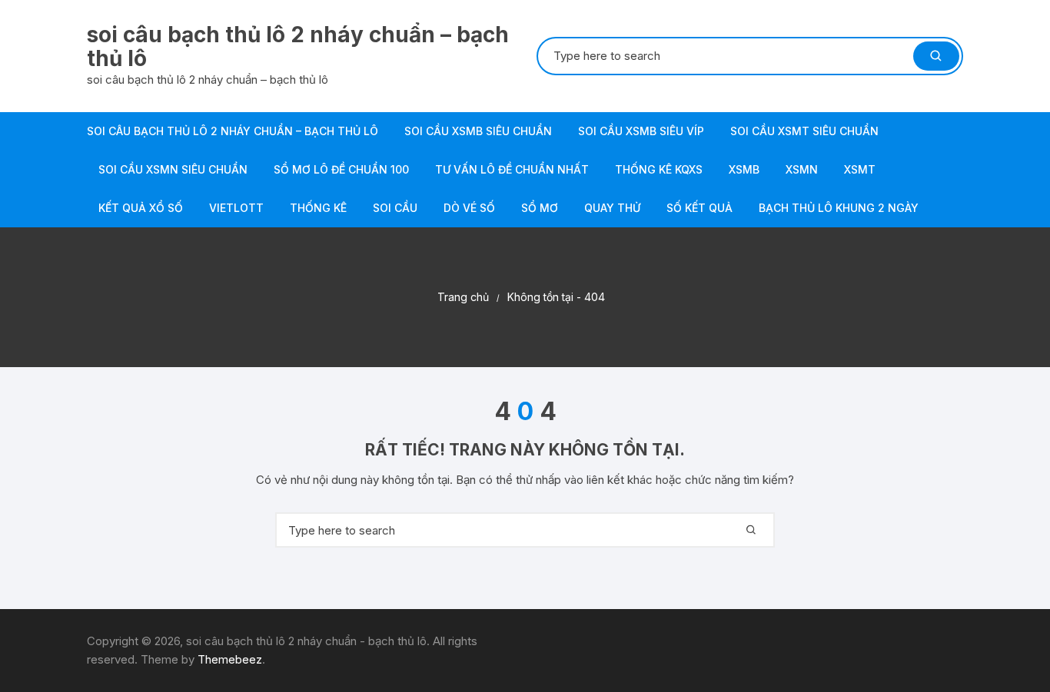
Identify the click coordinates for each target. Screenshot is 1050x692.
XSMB (744, 169)
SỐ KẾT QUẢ (699, 207)
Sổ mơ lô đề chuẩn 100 (341, 169)
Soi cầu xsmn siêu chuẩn (173, 169)
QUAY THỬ (612, 207)
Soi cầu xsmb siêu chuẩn (478, 130)
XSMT (860, 169)
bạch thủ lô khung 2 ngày (839, 207)
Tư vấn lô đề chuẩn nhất (512, 169)
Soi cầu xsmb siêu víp (641, 130)
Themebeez (230, 659)
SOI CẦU (395, 207)
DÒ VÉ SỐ (469, 207)
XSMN (802, 169)
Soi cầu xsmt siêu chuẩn (804, 130)
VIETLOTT (236, 207)
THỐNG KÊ (318, 207)
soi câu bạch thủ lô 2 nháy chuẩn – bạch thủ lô (298, 46)
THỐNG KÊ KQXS (659, 169)
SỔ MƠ (539, 207)
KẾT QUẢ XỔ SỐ (140, 207)
